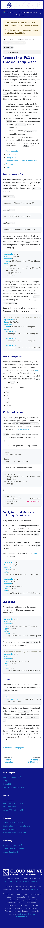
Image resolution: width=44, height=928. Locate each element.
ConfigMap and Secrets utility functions (21, 161)
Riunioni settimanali (13, 833)
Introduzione (9, 800)
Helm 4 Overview (30, 12)
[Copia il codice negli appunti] (39, 203)
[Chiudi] (40, 13)
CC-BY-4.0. (36, 889)
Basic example (12, 151)
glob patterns (23, 429)
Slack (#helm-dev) (12, 822)
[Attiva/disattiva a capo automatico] (35, 254)
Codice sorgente (11, 777)
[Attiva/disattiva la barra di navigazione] (4, 5)
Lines (8, 167)
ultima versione (13, 33)
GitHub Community (11, 845)
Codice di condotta (12, 787)
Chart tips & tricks (13, 803)
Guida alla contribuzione (15, 826)
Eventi (6, 784)
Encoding (9, 164)
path (36, 370)
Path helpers (11, 154)
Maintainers (8, 829)
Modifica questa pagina (14, 748)
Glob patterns (11, 157)
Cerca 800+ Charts (12, 810)
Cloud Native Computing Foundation (21, 881)
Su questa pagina (11, 52)
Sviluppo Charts (11, 807)
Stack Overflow (9, 852)
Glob (35, 553)
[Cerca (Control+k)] (39, 5)
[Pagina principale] (5, 39)
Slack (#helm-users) (13, 848)
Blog (5, 780)
